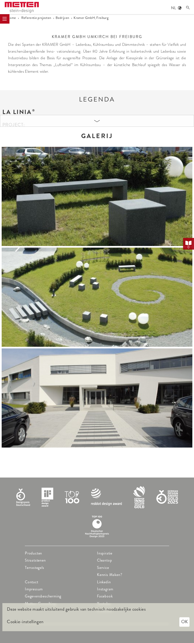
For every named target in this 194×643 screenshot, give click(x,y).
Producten (33, 553)
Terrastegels (34, 567)
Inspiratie (104, 553)
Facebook (105, 596)
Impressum (34, 589)
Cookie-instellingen (25, 622)
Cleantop (104, 560)
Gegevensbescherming (43, 596)
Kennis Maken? (109, 574)
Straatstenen (35, 560)
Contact (31, 582)
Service (103, 567)
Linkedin (104, 582)
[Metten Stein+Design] (22, 7)
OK (184, 621)
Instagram (105, 589)
